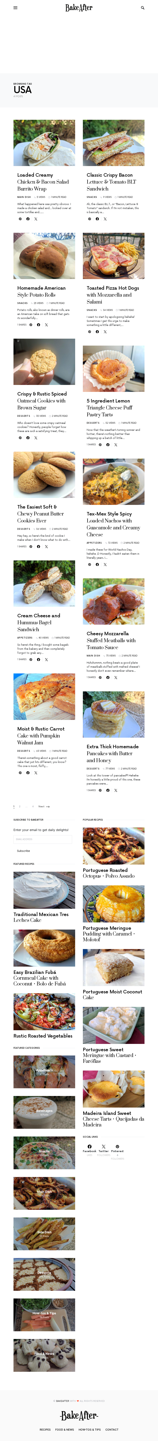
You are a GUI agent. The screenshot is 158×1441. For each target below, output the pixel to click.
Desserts (23, 416)
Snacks (22, 303)
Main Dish (24, 197)
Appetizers (25, 638)
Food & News (64, 1429)
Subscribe (23, 850)
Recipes (45, 1429)
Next (42, 806)
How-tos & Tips (90, 1429)
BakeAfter (62, 1401)
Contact (111, 1429)
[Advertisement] (79, 44)
